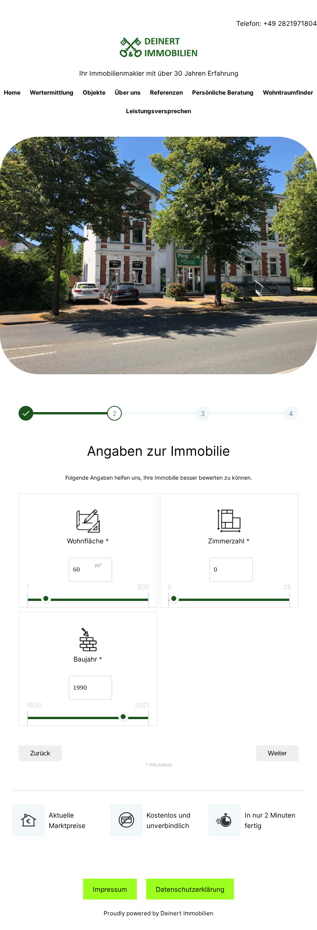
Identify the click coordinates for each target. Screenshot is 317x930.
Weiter (277, 753)
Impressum (110, 889)
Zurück (40, 753)
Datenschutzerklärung (190, 889)
